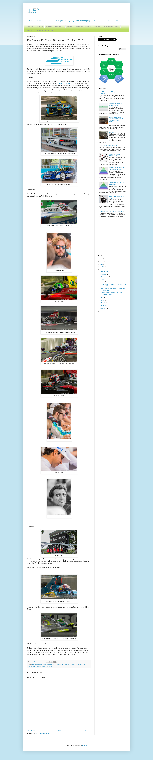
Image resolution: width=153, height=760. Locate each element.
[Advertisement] (112, 237)
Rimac (34, 666)
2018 (101, 261)
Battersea (35, 664)
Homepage (29, 26)
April (103, 300)
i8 (76, 664)
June (103, 282)
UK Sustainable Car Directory (46, 30)
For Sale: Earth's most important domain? (115, 104)
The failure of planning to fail (108, 145)
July (102, 279)
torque (43, 666)
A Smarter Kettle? (114, 132)
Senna (39, 666)
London (80, 664)
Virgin (50, 666)
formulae (73, 664)
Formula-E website (65, 83)
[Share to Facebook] (54, 662)
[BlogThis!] (49, 662)
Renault (30, 666)
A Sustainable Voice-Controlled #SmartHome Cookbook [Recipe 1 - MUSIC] (116, 119)
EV (60, 664)
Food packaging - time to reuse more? (116, 183)
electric (57, 664)
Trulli (46, 666)
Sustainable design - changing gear (115, 155)
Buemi (48, 664)
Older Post (87, 730)
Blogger (84, 745)
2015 (101, 269)
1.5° (33, 11)
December (104, 271)
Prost (83, 664)
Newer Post (31, 730)
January (104, 308)
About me (29, 30)
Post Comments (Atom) (43, 733)
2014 (101, 311)
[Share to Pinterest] (56, 662)
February (104, 305)
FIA (63, 664)
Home (59, 730)
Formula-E (67, 664)
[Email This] (47, 662)
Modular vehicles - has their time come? (113, 211)
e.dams (52, 664)
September (104, 277)
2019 (101, 259)
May (102, 298)
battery (40, 664)
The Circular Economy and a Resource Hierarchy (117, 168)
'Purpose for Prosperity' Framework (88, 26)
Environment (59, 26)
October (104, 274)
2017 (101, 264)
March (103, 303)
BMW (44, 664)
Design (69, 26)
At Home (40, 26)
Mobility (49, 26)
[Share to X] (52, 662)
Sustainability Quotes (111, 26)
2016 (101, 266)
